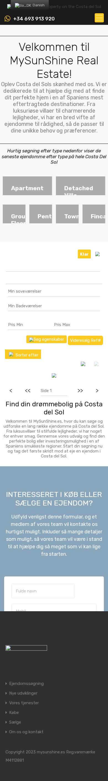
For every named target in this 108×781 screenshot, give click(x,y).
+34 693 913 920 (34, 19)
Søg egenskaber (49, 339)
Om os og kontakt (26, 732)
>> (80, 390)
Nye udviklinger (23, 693)
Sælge (15, 722)
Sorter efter (26, 355)
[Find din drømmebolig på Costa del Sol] (54, 6)
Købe (14, 713)
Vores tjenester (24, 703)
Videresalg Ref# (85, 340)
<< (27, 390)
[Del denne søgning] (97, 254)
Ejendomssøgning (26, 684)
